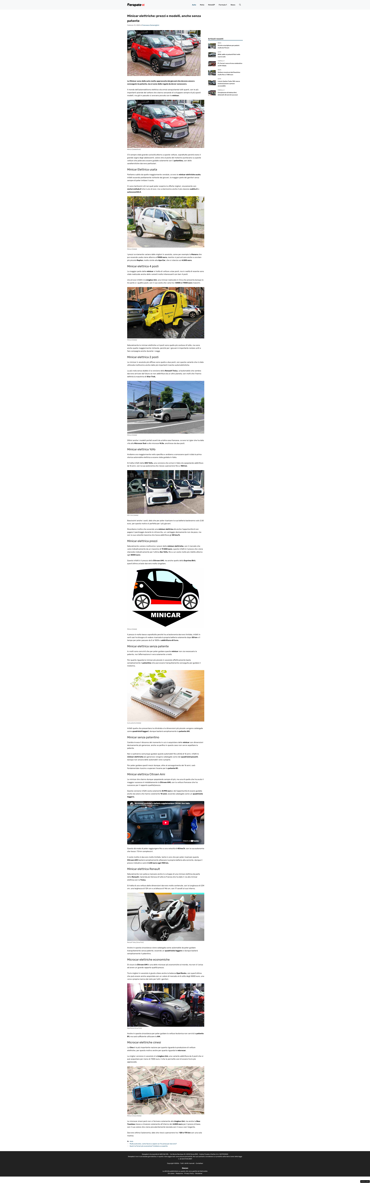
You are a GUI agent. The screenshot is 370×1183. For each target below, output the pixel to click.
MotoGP (211, 5)
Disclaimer (198, 1173)
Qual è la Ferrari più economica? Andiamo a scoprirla (149, 1146)
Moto (202, 5)
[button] (240, 5)
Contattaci (199, 1163)
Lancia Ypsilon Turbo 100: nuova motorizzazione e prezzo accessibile (229, 83)
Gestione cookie (365, 1181)
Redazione (179, 1173)
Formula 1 (223, 5)
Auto (194, 5)
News (233, 5)
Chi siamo (171, 1173)
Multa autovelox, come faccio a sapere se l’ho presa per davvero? (153, 1144)
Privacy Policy (189, 1173)
